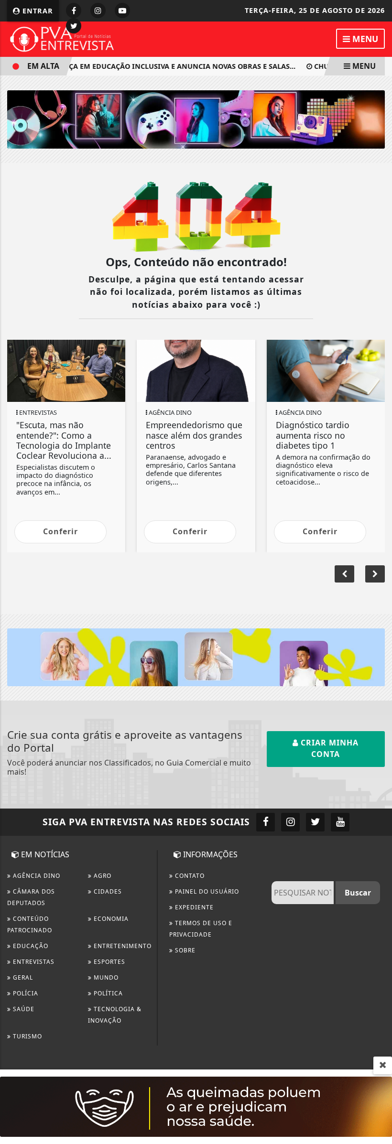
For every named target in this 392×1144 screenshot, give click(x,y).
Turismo (26, 1036)
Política (107, 993)
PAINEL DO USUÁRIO (206, 891)
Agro (101, 876)
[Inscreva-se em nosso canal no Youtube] (340, 822)
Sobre (184, 950)
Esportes (108, 962)
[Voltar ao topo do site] (377, 629)
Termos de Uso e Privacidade (200, 929)
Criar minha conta (328, 748)
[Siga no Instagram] (98, 10)
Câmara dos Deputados (31, 897)
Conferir (60, 531)
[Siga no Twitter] (73, 25)
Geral (22, 977)
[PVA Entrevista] (62, 38)
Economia (110, 919)
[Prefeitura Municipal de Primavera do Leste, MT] (196, 1106)
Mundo (105, 977)
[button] (375, 574)
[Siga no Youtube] (122, 10)
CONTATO (189, 876)
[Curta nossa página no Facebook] (265, 822)
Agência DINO (35, 876)
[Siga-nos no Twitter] (315, 822)
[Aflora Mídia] (196, 118)
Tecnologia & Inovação (115, 1015)
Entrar (36, 10)
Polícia (24, 993)
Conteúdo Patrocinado (29, 924)
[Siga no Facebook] (73, 10)
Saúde (22, 1009)
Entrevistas (32, 962)
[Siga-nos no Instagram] (290, 822)
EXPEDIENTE (193, 907)
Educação (29, 946)
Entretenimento (122, 946)
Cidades (107, 891)
